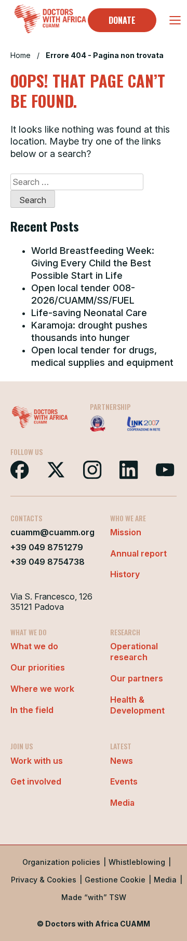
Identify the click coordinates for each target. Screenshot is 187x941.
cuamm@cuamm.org (52, 532)
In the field (32, 710)
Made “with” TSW (93, 897)
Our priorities (37, 667)
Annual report (138, 553)
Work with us (36, 760)
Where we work (42, 688)
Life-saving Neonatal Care (89, 312)
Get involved (35, 781)
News (121, 760)
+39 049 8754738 (47, 562)
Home (20, 55)
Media (122, 802)
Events (124, 781)
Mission (125, 532)
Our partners (136, 678)
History (125, 574)
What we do (34, 646)
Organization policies (61, 862)
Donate (122, 20)
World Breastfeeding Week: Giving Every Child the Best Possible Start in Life (92, 263)
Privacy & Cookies (43, 879)
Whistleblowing (137, 862)
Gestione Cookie (115, 879)
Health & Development (137, 705)
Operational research (134, 651)
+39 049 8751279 (46, 547)
